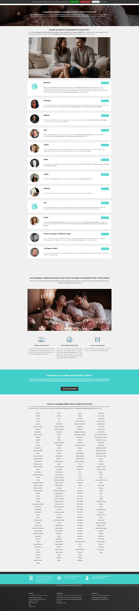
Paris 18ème (80, 509)
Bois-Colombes (38, 448)
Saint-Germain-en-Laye (101, 440)
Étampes (59, 416)
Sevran (101, 474)
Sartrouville (101, 464)
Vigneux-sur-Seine (101, 514)
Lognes (59, 536)
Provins (80, 555)
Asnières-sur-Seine (38, 426)
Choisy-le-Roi (38, 512)
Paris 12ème (80, 496)
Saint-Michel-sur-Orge (101, 450)
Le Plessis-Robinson (59, 501)
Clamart (38, 514)
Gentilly (59, 448)
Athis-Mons (38, 429)
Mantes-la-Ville (59, 552)
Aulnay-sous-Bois (38, 434)
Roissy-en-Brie (101, 416)
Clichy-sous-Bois (38, 520)
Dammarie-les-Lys (38, 544)
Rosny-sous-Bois (101, 421)
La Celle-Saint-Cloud (59, 477)
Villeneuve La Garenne (101, 522)
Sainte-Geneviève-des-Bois (101, 434)
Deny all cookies (86, 1)
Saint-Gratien (101, 442)
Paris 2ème (80, 520)
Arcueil (38, 421)
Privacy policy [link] (103, 1)
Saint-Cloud (101, 426)
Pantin (80, 485)
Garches (59, 440)
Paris (80, 488)
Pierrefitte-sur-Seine (80, 541)
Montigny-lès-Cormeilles (80, 434)
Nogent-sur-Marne (80, 461)
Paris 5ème (80, 528)
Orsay (80, 474)
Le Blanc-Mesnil (59, 485)
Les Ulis (59, 522)
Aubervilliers (38, 432)
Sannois (101, 458)
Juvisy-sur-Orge (59, 474)
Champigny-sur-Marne (38, 482)
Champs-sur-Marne (38, 485)
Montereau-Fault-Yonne (80, 424)
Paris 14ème (80, 501)
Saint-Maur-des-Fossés (101, 448)
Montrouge (80, 442)
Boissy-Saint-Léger (38, 450)
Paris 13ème (80, 498)
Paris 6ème (80, 530)
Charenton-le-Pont (38, 488)
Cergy (38, 480)
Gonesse (59, 453)
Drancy (38, 549)
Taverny (101, 490)
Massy (59, 555)
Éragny (38, 563)
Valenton (101, 504)
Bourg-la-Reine (38, 461)
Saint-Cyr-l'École (101, 429)
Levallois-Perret (59, 525)
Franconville (59, 432)
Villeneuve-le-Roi (101, 525)
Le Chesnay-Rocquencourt (59, 490)
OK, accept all (74, 1)
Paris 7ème (80, 533)
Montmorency (80, 437)
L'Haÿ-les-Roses (59, 528)
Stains (101, 482)
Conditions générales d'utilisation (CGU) (37, 599)
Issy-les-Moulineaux (59, 466)
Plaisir (80, 544)
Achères (38, 413)
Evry (59, 418)
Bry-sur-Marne (38, 472)
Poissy (80, 546)
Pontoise (80, 552)
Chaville (38, 498)
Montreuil (80, 440)
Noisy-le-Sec (80, 469)
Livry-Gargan (59, 533)
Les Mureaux (59, 517)
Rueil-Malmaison (101, 424)
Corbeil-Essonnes (38, 530)
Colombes (38, 522)
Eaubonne (38, 555)
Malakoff (59, 546)
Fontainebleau (59, 424)
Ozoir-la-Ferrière (80, 480)
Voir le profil (105, 82)
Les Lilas (59, 514)
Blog (30, 604)
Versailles (101, 512)
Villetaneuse (101, 536)
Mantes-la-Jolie (59, 549)
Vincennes (101, 544)
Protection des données (34, 601)
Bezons (38, 442)
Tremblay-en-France (101, 501)
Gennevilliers (59, 445)
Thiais (101, 493)
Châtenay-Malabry (38, 490)
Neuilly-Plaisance (80, 453)
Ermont (59, 413)
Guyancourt (59, 458)
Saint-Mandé (101, 445)
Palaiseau (80, 482)
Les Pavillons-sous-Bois (59, 520)
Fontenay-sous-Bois (59, 429)
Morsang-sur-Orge (80, 445)
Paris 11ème (80, 493)
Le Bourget (59, 488)
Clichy (38, 517)
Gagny (59, 437)
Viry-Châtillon (101, 546)
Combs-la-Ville (38, 525)
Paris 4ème (80, 525)
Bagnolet (38, 440)
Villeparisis (101, 530)
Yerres (101, 552)
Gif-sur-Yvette (59, 450)
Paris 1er (80, 514)
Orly (80, 472)
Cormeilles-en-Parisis (38, 533)
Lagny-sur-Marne (59, 482)
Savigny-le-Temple (101, 466)
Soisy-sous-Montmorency (101, 480)
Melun (80, 413)
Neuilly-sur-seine (80, 458)
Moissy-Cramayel (80, 421)
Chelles (38, 501)
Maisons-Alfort (59, 541)
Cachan (38, 477)
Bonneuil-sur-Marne (38, 456)
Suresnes (101, 488)
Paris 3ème (80, 522)
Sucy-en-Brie (101, 485)
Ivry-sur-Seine (59, 469)
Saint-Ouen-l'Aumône (101, 453)
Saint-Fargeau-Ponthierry (101, 437)
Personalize (96, 1)
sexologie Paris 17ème (61, 602)
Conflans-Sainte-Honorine (38, 528)
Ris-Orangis (101, 413)
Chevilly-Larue (38, 506)
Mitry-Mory (80, 418)
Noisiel (80, 464)
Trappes (101, 498)
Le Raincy (59, 509)
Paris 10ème (80, 490)
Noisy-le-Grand (80, 466)
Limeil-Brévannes (59, 530)
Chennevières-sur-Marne (38, 504)
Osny (80, 477)
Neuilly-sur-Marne (80, 456)
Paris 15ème (80, 504)
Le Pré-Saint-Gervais (59, 506)
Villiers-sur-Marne (101, 541)
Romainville (101, 418)
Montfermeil (80, 426)
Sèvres (101, 477)
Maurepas (59, 557)
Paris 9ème (80, 538)
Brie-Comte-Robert (38, 466)
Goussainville (59, 456)
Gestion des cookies (33, 602)
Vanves (101, 506)
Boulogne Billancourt (38, 458)
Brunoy (38, 469)
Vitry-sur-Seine (101, 549)
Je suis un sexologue (70, 389)
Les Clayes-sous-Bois (59, 512)
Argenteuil (38, 424)
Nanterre (80, 448)
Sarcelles (101, 461)
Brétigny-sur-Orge (38, 464)
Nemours (80, 450)
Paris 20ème (80, 517)
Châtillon (38, 493)
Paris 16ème (80, 506)
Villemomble (101, 520)
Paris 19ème (80, 512)
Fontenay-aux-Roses (59, 426)
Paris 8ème (80, 536)
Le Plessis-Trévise (59, 504)
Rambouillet (80, 560)
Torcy (101, 496)
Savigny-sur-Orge (101, 469)
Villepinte (101, 533)
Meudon (80, 416)
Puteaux (80, 557)
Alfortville (38, 416)
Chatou (38, 496)
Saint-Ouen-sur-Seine (101, 456)
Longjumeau (59, 538)
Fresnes (59, 434)
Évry (59, 421)
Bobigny (38, 445)
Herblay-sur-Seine (59, 461)
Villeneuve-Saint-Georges (101, 528)
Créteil (38, 541)
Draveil (38, 552)
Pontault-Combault (80, 549)
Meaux (59, 560)
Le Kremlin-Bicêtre (59, 493)
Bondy (38, 453)
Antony (38, 418)
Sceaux (101, 472)
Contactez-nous (32, 606)
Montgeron (80, 429)
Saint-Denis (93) (101, 432)
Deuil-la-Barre (38, 546)
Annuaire (30, 597)
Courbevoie (38, 538)
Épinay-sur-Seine (38, 560)
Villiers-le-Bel (101, 538)
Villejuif (101, 517)
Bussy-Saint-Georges (38, 474)
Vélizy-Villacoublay (101, 509)
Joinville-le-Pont (59, 472)
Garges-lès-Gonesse (59, 442)
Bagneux (38, 437)
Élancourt (38, 557)
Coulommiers (38, 536)
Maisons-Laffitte (59, 544)
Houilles (59, 464)
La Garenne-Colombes (59, 480)
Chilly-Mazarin (38, 509)
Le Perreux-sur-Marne (59, 498)
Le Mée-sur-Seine (59, 496)
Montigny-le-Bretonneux (80, 432)
